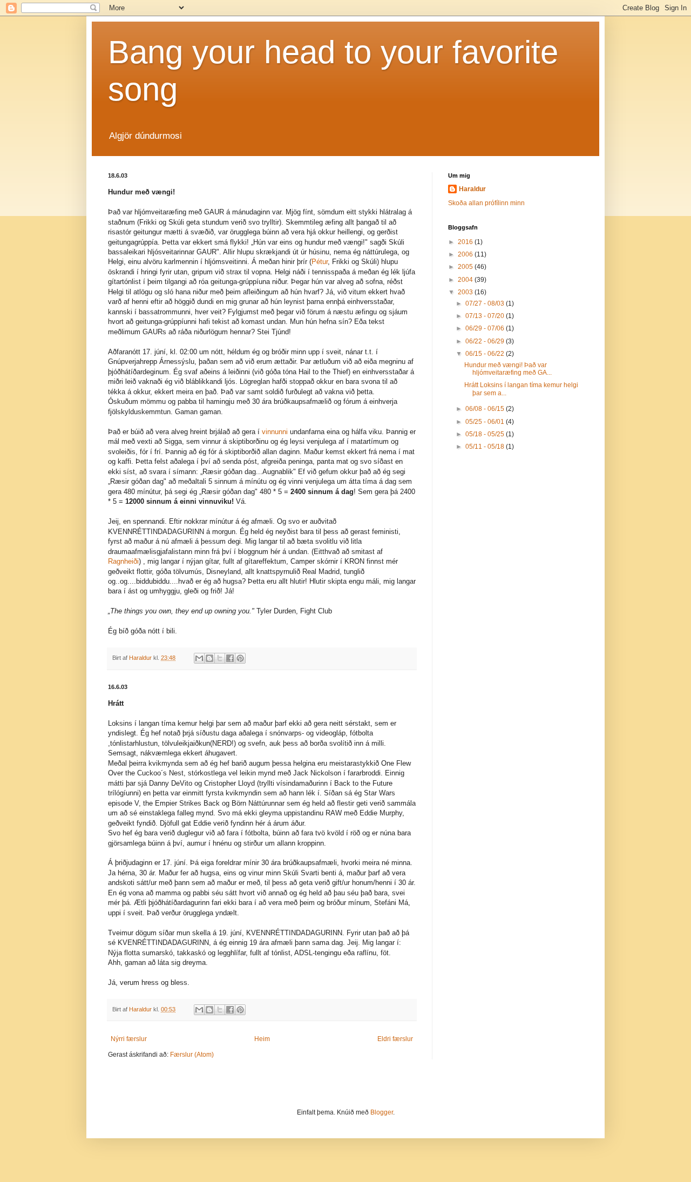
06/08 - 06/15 (485, 409)
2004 (466, 279)
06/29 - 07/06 (485, 328)
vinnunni (275, 432)
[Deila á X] (219, 658)
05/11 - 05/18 (485, 446)
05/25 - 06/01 (485, 421)
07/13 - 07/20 (485, 316)
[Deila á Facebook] (230, 658)
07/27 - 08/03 (485, 303)
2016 (466, 242)
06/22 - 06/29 (485, 341)
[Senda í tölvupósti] (199, 658)
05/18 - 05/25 (485, 434)
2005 (466, 267)
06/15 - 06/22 (485, 353)
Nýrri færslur (129, 1039)
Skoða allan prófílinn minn (486, 203)
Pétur (319, 262)
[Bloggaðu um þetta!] (209, 658)
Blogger (381, 1112)
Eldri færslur (395, 1039)
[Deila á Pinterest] (240, 658)
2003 (466, 292)
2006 (466, 254)
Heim (262, 1039)
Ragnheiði (123, 561)
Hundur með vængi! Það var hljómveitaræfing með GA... (508, 368)
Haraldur (472, 189)
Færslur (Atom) (192, 1054)
